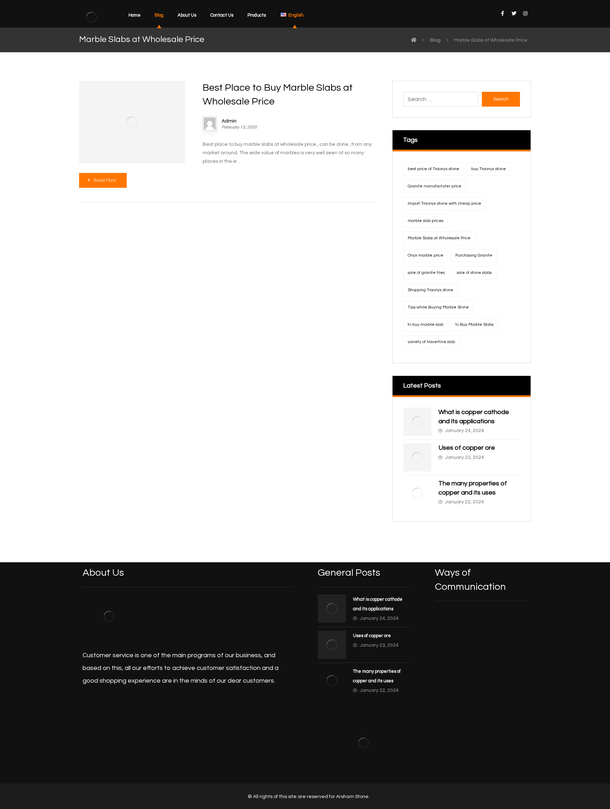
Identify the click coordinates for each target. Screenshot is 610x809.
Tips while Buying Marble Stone (438, 307)
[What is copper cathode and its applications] (417, 422)
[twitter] (514, 13)
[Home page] (414, 40)
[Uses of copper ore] (417, 457)
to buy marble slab (425, 324)
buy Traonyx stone (488, 169)
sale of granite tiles (426, 272)
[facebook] (503, 13)
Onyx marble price (425, 255)
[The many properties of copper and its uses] (417, 493)
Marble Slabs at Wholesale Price (439, 238)
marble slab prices (425, 220)
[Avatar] (210, 123)
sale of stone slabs (474, 272)
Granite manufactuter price (434, 186)
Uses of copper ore (466, 447)
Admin (229, 121)
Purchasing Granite (473, 255)
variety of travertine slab (431, 342)
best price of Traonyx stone (433, 169)
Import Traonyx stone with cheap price (444, 203)
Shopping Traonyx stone (430, 290)
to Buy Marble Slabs (474, 324)
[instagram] (525, 13)
